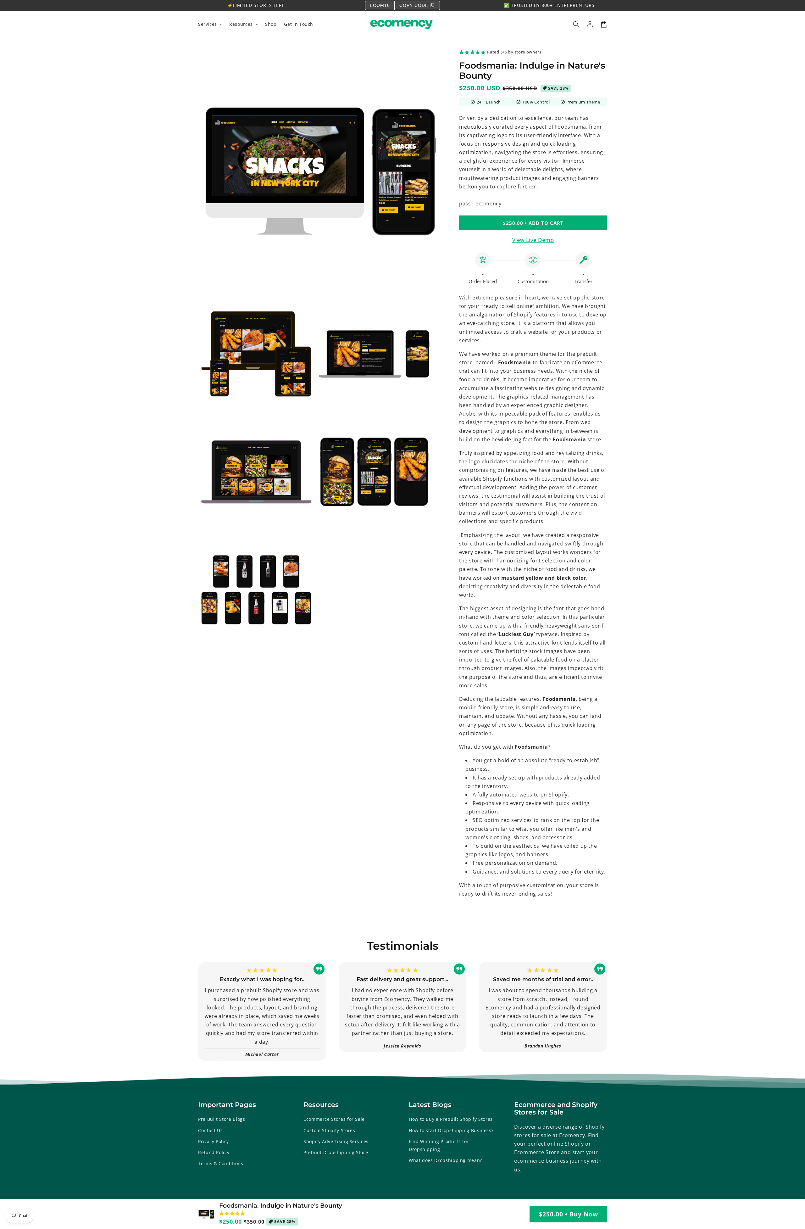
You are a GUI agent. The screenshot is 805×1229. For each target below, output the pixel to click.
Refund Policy (213, 1152)
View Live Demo (533, 239)
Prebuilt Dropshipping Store (335, 1152)
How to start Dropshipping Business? (451, 1130)
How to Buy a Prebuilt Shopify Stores (451, 1119)
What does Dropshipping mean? (445, 1160)
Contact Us (210, 1130)
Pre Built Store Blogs (221, 1119)
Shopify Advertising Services (336, 1141)
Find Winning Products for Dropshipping (439, 1145)
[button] (576, 24)
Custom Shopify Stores (329, 1130)
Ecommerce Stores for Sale (334, 1119)
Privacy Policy (213, 1141)
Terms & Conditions (220, 1163)
